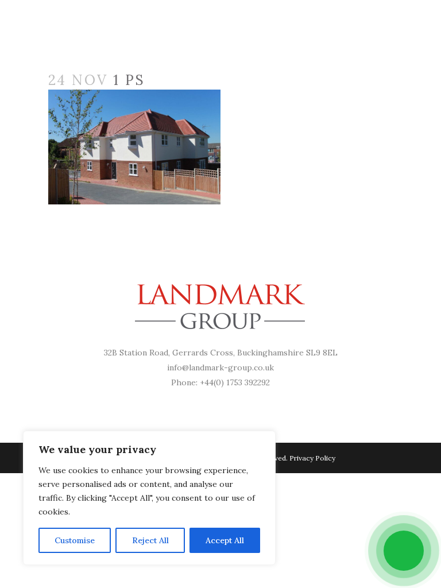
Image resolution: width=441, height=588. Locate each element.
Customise (75, 540)
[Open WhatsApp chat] (404, 551)
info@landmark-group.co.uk (220, 367)
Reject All (150, 540)
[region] (149, 498)
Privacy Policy (312, 458)
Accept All (225, 540)
